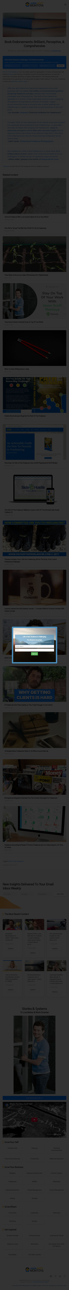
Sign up (34, 653)
